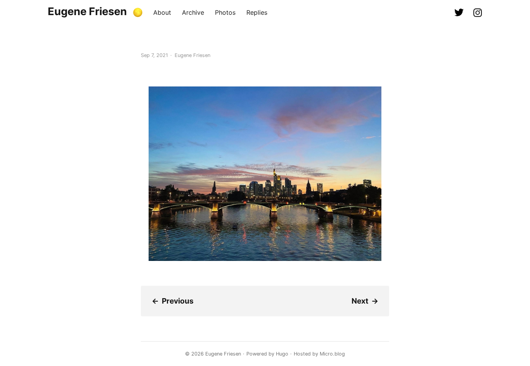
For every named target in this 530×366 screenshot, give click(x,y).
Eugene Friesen (87, 11)
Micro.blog (332, 354)
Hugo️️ (282, 354)
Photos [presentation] (225, 12)
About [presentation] (162, 12)
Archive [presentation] (193, 12)
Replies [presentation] (256, 12)
